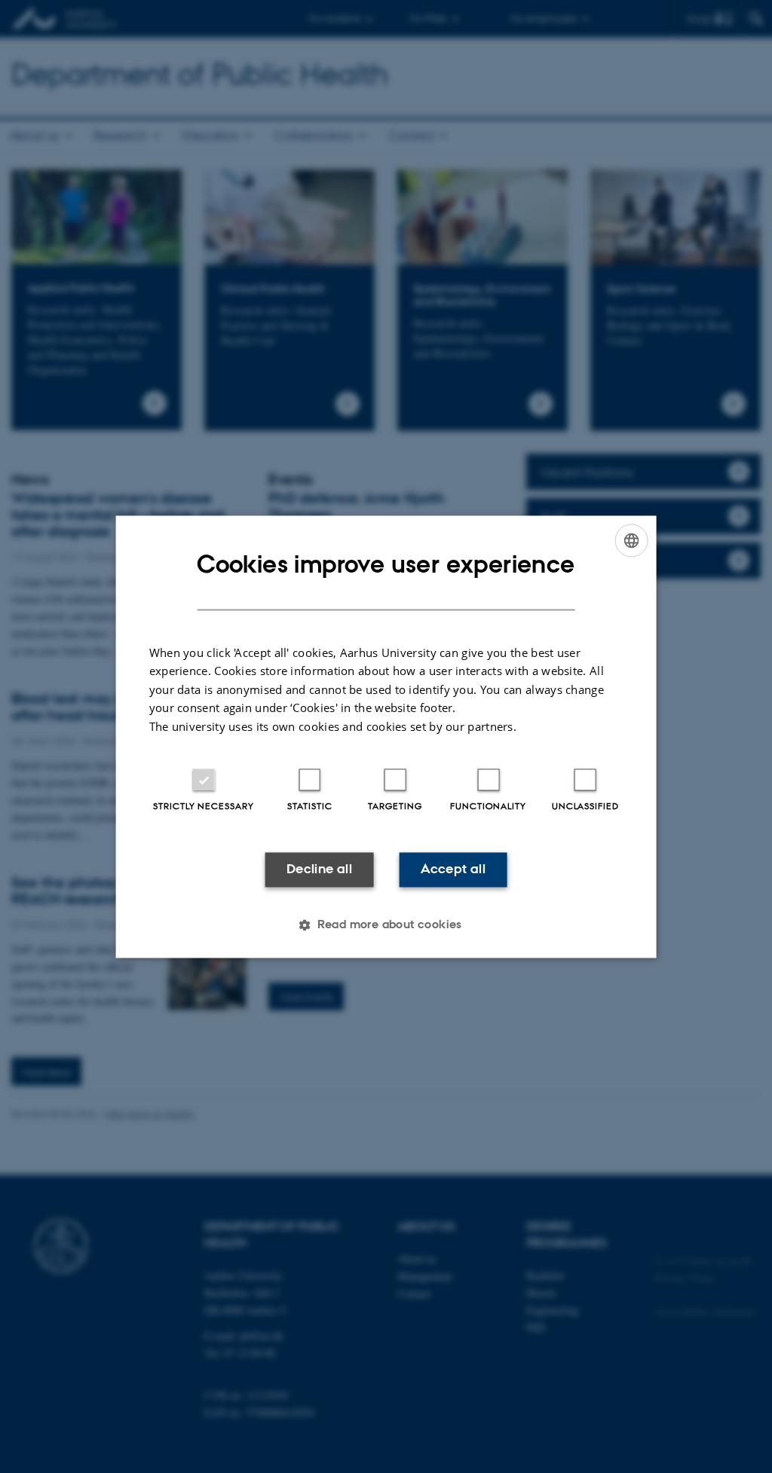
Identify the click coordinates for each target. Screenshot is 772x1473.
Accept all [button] (453, 869)
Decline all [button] (319, 869)
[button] (386, 924)
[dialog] (386, 736)
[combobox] (631, 540)
